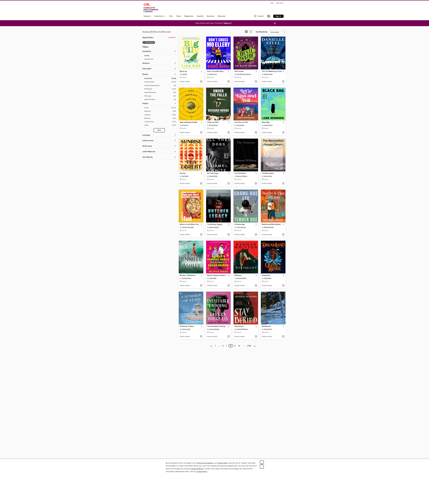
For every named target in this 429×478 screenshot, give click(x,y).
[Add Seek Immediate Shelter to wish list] (201, 132)
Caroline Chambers (188, 227)
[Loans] (268, 16)
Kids (171, 16)
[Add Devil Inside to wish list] (255, 81)
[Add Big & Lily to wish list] (201, 81)
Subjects (147, 16)
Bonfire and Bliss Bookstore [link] (272, 224)
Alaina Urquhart (214, 227)
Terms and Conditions (205, 463)
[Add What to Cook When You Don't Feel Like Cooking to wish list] (201, 234)
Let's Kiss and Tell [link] (241, 122)
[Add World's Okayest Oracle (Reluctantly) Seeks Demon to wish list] (228, 285)
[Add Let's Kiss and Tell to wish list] (255, 132)
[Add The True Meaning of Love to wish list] (283, 81)
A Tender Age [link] (239, 224)
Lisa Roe (184, 74)
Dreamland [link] (266, 275)
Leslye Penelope (214, 329)
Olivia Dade (212, 278)
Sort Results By (261, 32)
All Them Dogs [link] (212, 173)
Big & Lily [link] (183, 71)
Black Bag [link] (265, 122)
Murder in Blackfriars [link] (188, 275)
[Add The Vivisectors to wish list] (255, 183)
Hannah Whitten (241, 278)
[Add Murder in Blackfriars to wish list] (201, 285)
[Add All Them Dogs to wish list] (228, 183)
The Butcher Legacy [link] (214, 224)
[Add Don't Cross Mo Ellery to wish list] (228, 81)
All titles (146, 56)
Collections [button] (159, 16)
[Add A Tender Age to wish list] (255, 234)
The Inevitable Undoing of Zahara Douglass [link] (217, 326)
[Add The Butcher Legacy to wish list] (228, 234)
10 (239, 346)
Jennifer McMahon (242, 329)
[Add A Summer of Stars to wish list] (201, 336)
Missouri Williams (241, 176)
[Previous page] (211, 346)
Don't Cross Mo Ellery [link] (215, 71)
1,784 (249, 346)
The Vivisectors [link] (240, 173)
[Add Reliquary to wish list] (255, 285)
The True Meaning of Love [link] (272, 71)
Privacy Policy (222, 463)
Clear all (172, 38)
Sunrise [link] (182, 173)
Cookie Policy (202, 471)
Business (210, 16)
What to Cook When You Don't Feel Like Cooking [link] (190, 224)
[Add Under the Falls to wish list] (228, 132)
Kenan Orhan (268, 176)
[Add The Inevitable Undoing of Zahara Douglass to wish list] (228, 336)
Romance (221, 16)
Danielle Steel (268, 74)
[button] (258, 16)
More (159, 130)
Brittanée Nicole (269, 227)
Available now (148, 59)
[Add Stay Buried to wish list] (255, 336)
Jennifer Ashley (186, 278)
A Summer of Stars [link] (187, 326)
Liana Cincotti (186, 329)
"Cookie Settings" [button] (196, 469)
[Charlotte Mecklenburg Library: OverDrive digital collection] (151, 7)
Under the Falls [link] (213, 122)
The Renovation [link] (268, 173)
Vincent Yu (185, 125)
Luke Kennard (268, 125)
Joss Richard (240, 125)
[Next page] (255, 346)
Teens (178, 16)
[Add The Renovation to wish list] (283, 183)
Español (200, 16)
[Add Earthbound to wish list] (283, 336)
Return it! (227, 23)
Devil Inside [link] (238, 71)
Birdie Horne (213, 74)
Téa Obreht (185, 176)
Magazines (188, 16)
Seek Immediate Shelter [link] (189, 122)
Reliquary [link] (238, 275)
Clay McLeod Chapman (243, 74)
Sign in (278, 16)
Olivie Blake (267, 278)
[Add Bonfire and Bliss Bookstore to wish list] (283, 234)
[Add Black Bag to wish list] (283, 132)
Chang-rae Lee (241, 227)
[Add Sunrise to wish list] (201, 183)
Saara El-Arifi (268, 329)
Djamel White (213, 176)
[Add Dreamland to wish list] (283, 285)
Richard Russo (213, 125)
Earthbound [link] (266, 326)
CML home (279, 3)
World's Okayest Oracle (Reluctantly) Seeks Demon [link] (217, 275)
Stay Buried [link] (238, 326)
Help (271, 3)
